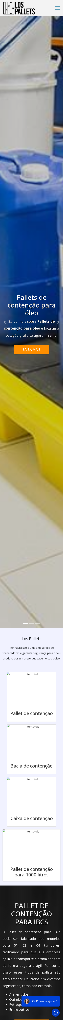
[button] (4, 322)
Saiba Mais (31, 345)
